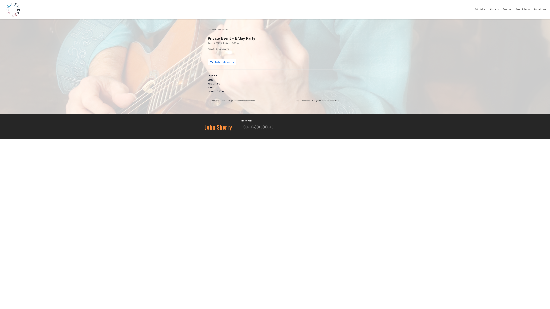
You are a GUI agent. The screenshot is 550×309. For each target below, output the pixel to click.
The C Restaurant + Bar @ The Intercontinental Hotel (232, 100)
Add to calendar (222, 62)
